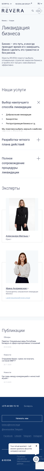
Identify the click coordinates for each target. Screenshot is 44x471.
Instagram (37, 436)
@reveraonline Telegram (12, 429)
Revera (4, 21)
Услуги (11, 21)
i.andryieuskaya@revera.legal (18, 298)
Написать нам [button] (22, 418)
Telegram (27, 436)
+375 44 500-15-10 (10, 406)
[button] (11, 3)
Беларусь (5, 4)
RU (39, 3)
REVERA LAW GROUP (23, 4)
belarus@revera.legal (11, 425)
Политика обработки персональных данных (23, 460)
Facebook (8, 436)
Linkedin (18, 436)
